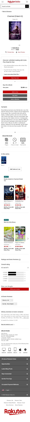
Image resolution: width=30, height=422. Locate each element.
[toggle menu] (2, 2)
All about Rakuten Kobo (9, 359)
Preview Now (10, 52)
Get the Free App (7, 378)
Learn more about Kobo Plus (11, 74)
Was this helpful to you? (7, 324)
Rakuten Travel (21, 402)
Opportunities (6, 364)
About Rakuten (19, 405)
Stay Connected (6, 373)
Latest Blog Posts (7, 369)
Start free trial (15, 78)
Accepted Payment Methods (10, 384)
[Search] (27, 6)
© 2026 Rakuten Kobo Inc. (8, 394)
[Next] (27, 197)
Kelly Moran (16, 47)
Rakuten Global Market (10, 402)
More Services (9, 405)
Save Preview (21, 52)
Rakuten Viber (18, 400)
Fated (17, 49)
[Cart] (27, 2)
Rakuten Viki (10, 400)
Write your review (15, 289)
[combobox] (7, 300)
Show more (25, 317)
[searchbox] (15, 6)
